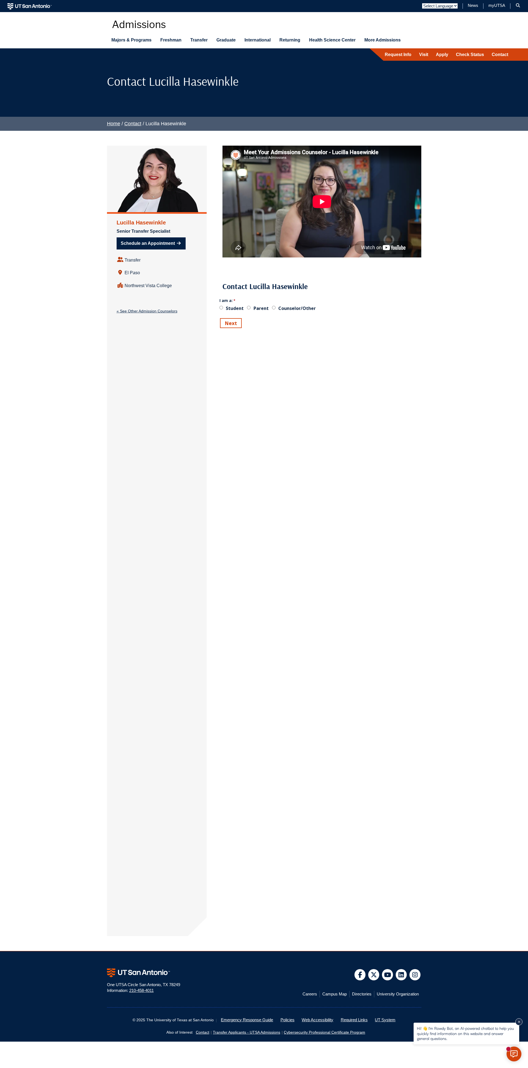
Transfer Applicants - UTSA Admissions (246, 1032)
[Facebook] (360, 974)
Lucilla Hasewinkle (141, 223)
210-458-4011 (141, 990)
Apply (442, 54)
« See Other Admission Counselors (147, 311)
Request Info (398, 54)
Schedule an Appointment (148, 243)
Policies (287, 1020)
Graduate (226, 40)
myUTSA (496, 5)
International (257, 40)
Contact (500, 54)
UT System (385, 1020)
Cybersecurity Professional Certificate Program (324, 1032)
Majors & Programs (131, 40)
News (473, 5)
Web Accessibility (317, 1020)
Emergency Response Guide (247, 1020)
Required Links (354, 1020)
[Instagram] (415, 974)
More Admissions (382, 40)
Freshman (171, 40)
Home (113, 123)
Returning (289, 40)
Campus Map (334, 994)
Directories (362, 994)
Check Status (470, 54)
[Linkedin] (401, 974)
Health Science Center (332, 40)
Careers (309, 994)
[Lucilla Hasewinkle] (157, 178)
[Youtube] (387, 974)
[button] (518, 5)
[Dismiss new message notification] (518, 1021)
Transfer (199, 40)
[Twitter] (374, 974)
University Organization (398, 994)
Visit (423, 54)
